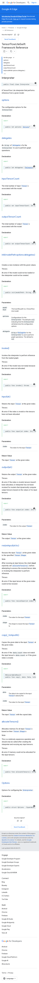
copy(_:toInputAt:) (10, 635)
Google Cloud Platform (9, 957)
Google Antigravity (8, 922)
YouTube (5, 899)
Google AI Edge (9, 9)
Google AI (5, 960)
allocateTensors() (20, 566)
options (5, 100)
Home (4, 28)
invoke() (5, 348)
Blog (3, 882)
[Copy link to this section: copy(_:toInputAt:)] (21, 635)
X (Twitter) (5, 896)
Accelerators (6, 869)
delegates (7, 138)
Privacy (10, 973)
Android (4, 909)
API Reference (9, 30)
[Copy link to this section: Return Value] (14, 456)
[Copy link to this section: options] (11, 100)
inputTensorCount (10, 178)
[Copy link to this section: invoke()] (11, 348)
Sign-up (16, 19)
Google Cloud (6, 926)
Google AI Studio (7, 919)
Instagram (5, 889)
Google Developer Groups (10, 862)
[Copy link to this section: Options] (12, 783)
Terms (4, 973)
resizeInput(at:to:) (10, 545)
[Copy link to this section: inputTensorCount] (21, 179)
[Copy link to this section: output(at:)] (14, 467)
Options (26, 127)
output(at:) (7, 467)
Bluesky (4, 885)
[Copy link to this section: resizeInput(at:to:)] (21, 545)
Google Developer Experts (10, 866)
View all (4, 933)
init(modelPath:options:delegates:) (18, 254)
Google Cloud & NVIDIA (9, 872)
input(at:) (6, 396)
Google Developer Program (11, 859)
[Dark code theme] (35, 83)
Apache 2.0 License (8, 840)
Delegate (16, 145)
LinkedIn (4, 892)
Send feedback (10, 39)
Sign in (34, 2)
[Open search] (28, 2)
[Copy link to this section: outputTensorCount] (23, 217)
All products (6, 964)
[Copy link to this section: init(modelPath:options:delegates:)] (4, 258)
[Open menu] (3, 2)
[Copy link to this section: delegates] (14, 138)
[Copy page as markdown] (11, 51)
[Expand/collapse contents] (13, 57)
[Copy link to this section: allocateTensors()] (20, 722)
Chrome (4, 912)
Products (11, 28)
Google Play (6, 929)
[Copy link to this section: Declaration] (13, 116)
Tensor (24, 186)
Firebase (5, 915)
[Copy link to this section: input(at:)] (12, 397)
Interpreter (28, 790)
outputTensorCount (11, 216)
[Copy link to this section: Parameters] (13, 302)
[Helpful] (15, 34)
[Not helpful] (18, 34)
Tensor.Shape (20, 555)
